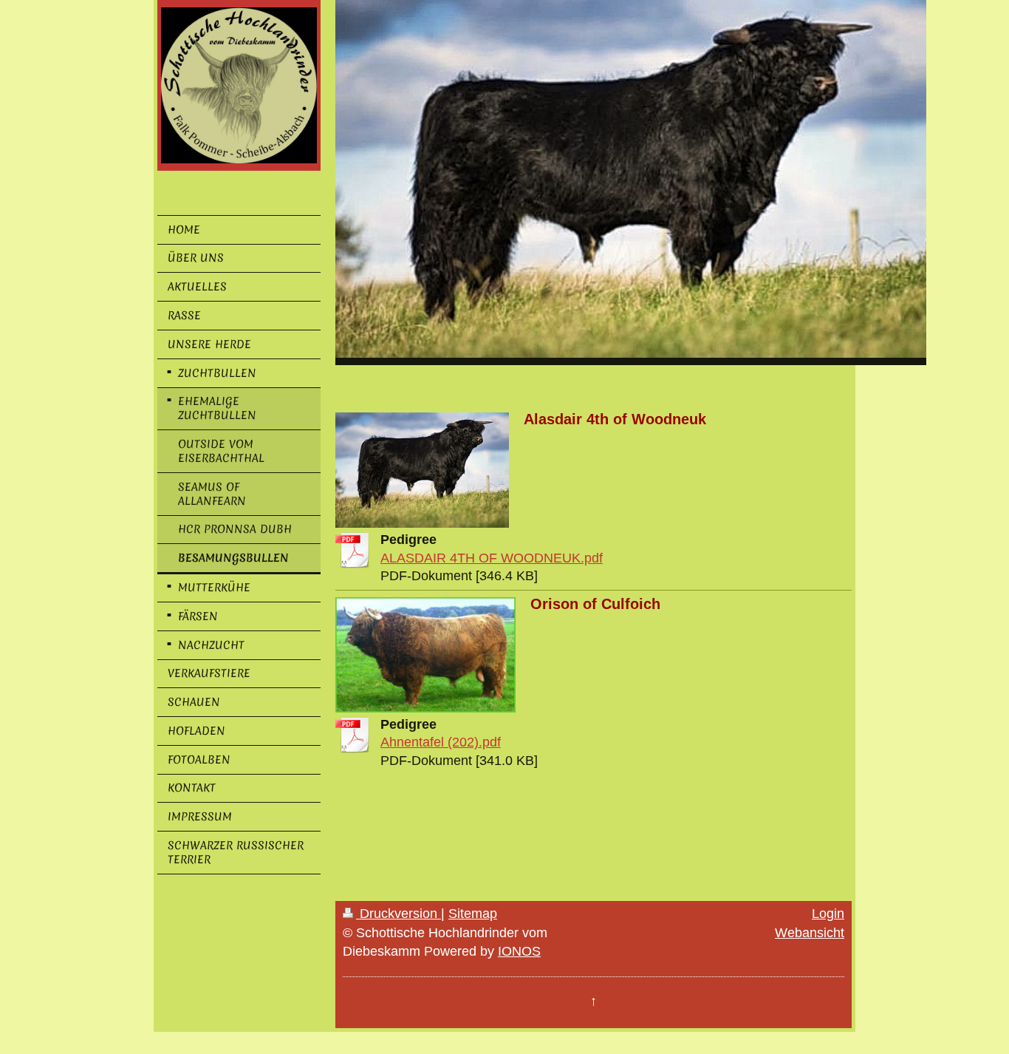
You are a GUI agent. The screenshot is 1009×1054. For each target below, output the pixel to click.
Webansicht (809, 932)
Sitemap (472, 913)
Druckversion (398, 913)
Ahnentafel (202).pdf (440, 742)
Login (828, 913)
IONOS (519, 951)
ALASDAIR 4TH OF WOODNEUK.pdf (491, 558)
